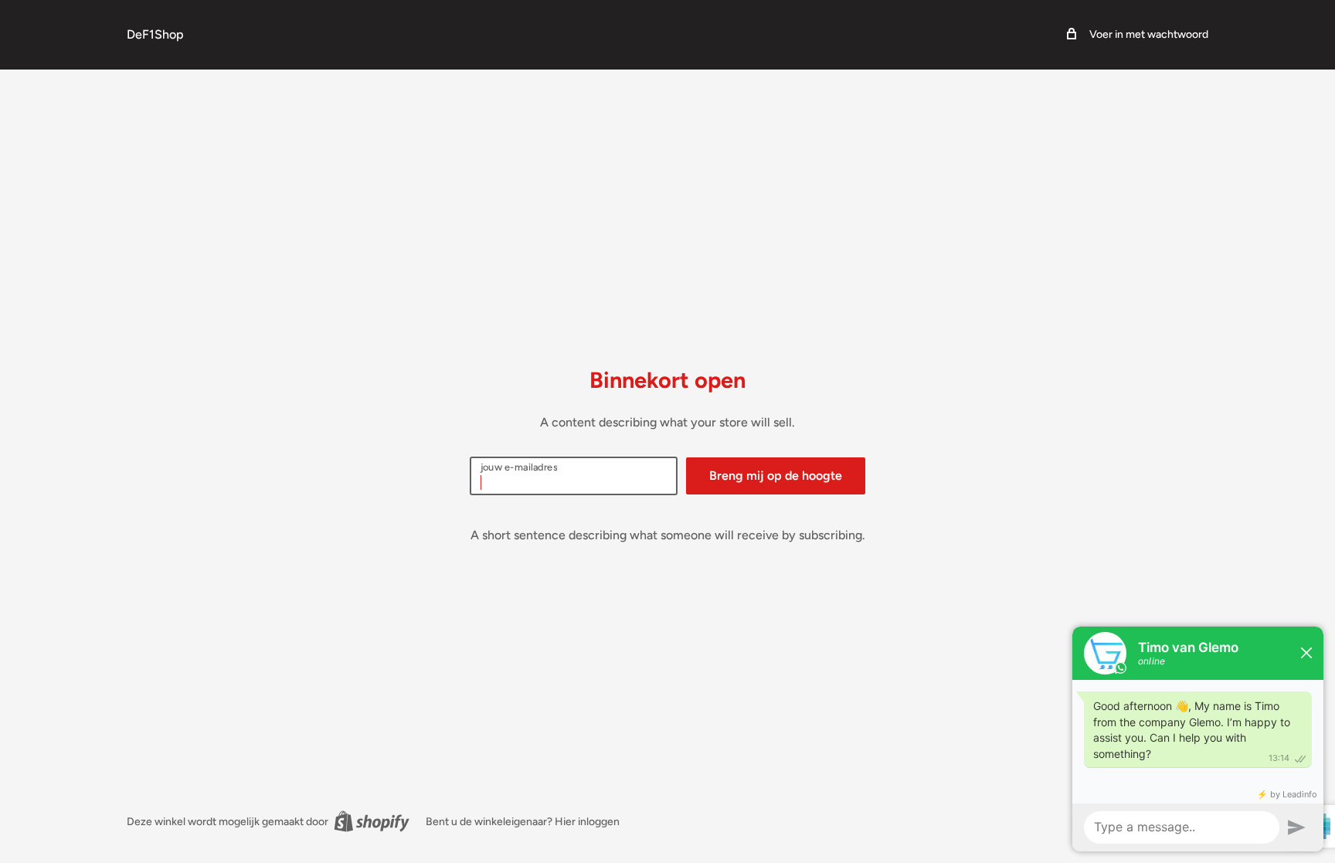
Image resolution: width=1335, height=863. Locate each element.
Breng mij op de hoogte (775, 475)
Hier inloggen (587, 821)
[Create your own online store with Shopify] (371, 821)
